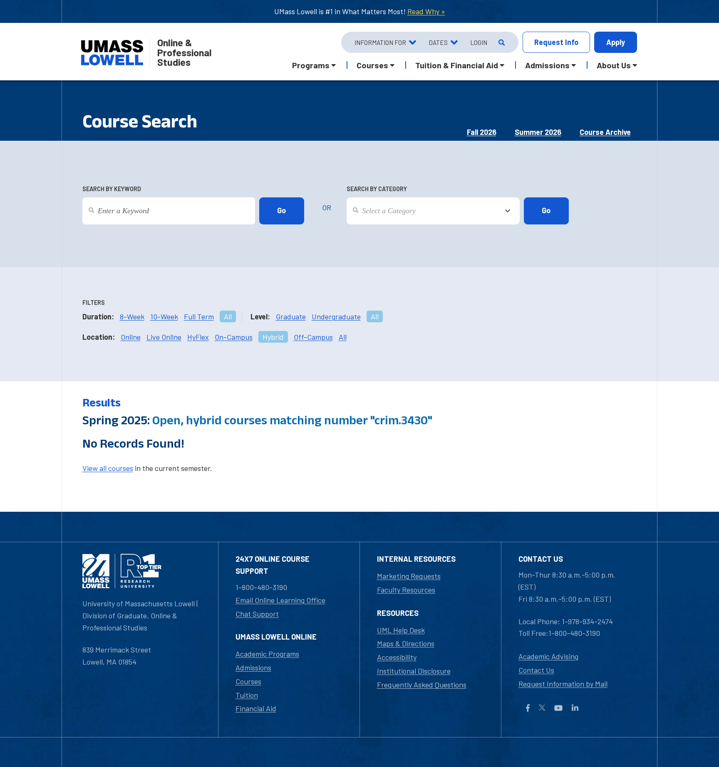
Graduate (291, 316)
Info (556, 42)
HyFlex (198, 336)
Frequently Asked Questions (421, 684)
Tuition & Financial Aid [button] (456, 65)
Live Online (163, 336)
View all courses (107, 468)
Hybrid (273, 336)
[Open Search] (501, 42)
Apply (615, 42)
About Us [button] (614, 65)
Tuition (247, 695)
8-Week (132, 316)
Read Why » (426, 11)
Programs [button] (311, 65)
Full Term (199, 316)
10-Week (164, 316)
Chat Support (257, 613)
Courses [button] (372, 65)
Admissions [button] (547, 65)
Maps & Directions (405, 643)
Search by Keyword (111, 188)
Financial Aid (256, 708)
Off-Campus (313, 336)
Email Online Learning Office (280, 600)
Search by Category (377, 188)
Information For (380, 42)
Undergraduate (336, 316)
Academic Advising (548, 656)
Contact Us (536, 670)
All (228, 316)
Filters (93, 302)
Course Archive (605, 132)
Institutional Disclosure (414, 670)
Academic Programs (267, 653)
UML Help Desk (401, 630)
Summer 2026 (538, 132)
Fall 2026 (481, 132)
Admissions (253, 667)
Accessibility (397, 657)
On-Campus (234, 336)
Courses (248, 681)
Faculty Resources (406, 589)
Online (131, 336)
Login (478, 42)
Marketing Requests (409, 575)
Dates (438, 42)
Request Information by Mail (562, 683)
